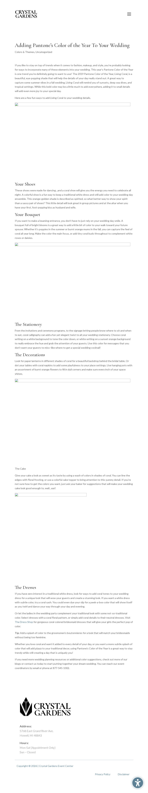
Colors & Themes (24, 51)
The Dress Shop (24, 621)
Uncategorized (44, 51)
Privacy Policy (102, 774)
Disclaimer (123, 774)
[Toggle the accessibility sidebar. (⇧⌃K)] (137, 783)
